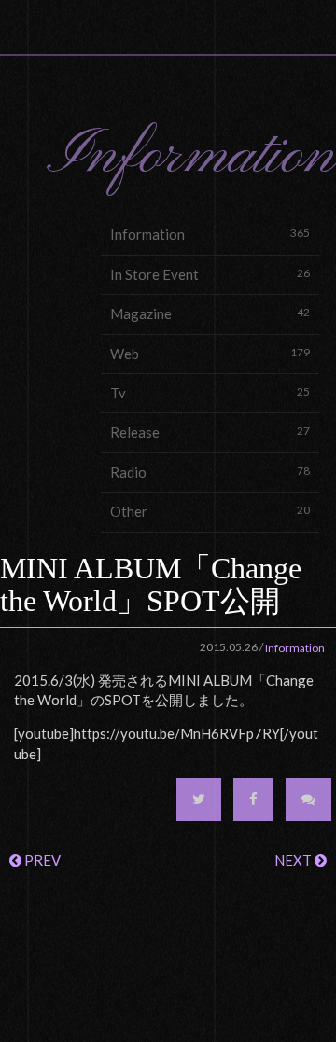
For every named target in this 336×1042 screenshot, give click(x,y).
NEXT (294, 860)
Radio (210, 472)
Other (210, 511)
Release (210, 432)
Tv (210, 392)
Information (210, 234)
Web (210, 353)
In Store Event (210, 274)
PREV (41, 860)
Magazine (210, 313)
